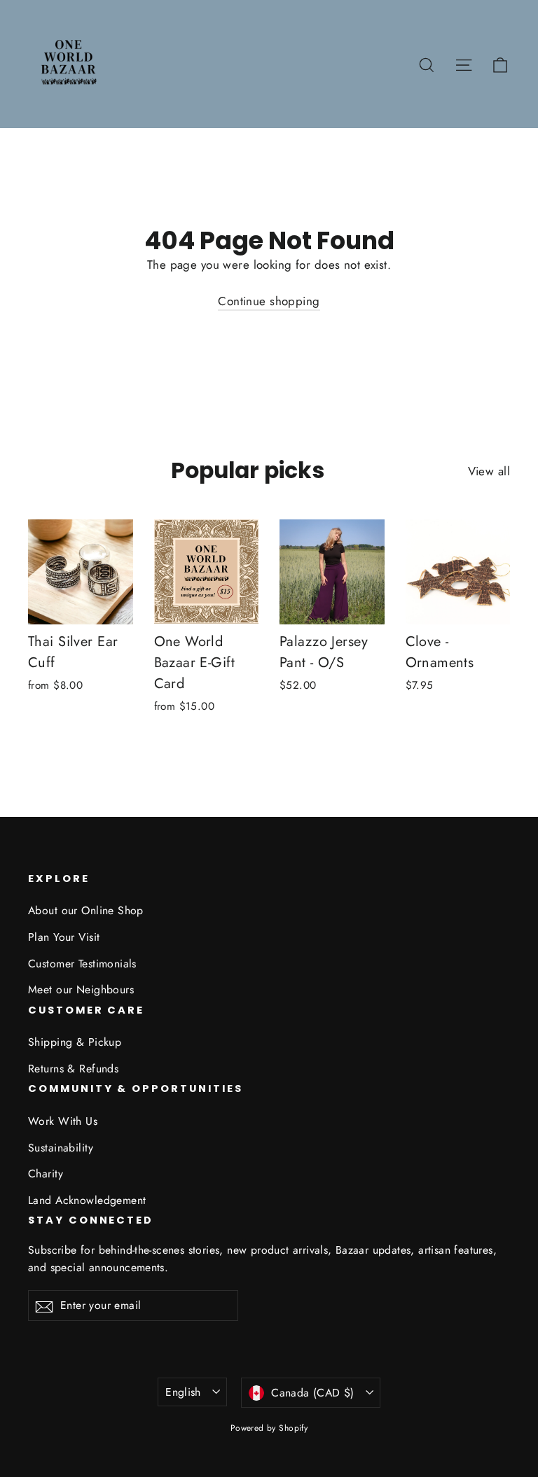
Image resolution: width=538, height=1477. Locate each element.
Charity (45, 1174)
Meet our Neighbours (81, 989)
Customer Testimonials (82, 963)
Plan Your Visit (63, 937)
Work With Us (62, 1121)
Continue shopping (268, 301)
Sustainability (60, 1148)
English (183, 1392)
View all (489, 471)
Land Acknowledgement (87, 1200)
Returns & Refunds (73, 1068)
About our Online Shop (86, 910)
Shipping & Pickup (74, 1042)
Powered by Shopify (269, 1428)
